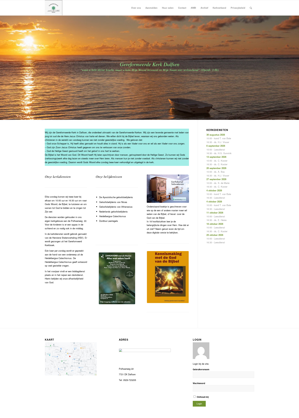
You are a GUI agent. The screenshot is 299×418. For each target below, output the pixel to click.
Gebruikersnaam (201, 369)
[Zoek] (250, 7)
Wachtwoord (199, 383)
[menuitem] (136, 7)
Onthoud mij (202, 396)
